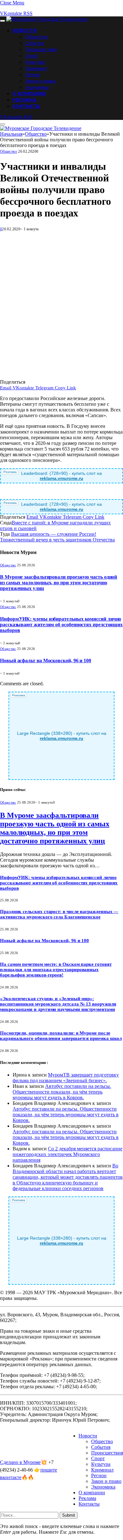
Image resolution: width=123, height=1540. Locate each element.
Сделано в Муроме (20, 1462)
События (34, 43)
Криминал (36, 68)
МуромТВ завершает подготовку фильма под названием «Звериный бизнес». (66, 1077)
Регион (32, 74)
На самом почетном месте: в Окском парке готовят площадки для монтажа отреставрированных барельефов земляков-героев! (55, 969)
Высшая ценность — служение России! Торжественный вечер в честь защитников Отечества (57, 536)
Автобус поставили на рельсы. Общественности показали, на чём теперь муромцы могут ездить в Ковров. (62, 1091)
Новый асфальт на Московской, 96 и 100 (45, 660)
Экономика (37, 87)
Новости (25, 30)
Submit (68, 1515)
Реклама (24, 100)
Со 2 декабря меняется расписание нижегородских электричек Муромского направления (67, 1154)
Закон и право (40, 81)
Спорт (31, 55)
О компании (29, 93)
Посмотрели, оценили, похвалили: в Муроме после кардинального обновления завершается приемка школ (61, 1035)
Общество (36, 36)
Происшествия (41, 49)
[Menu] (2, 21)
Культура (35, 62)
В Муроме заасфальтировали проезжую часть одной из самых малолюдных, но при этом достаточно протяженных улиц (58, 582)
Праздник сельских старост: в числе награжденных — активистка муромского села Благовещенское (59, 914)
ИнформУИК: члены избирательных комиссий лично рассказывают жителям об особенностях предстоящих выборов (61, 624)
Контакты (26, 106)
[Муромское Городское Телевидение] (47, 19)
